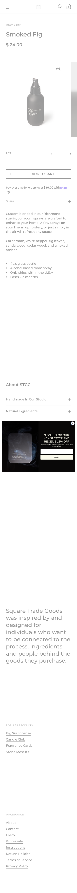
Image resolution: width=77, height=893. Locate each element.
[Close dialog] (72, 423)
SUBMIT (57, 457)
